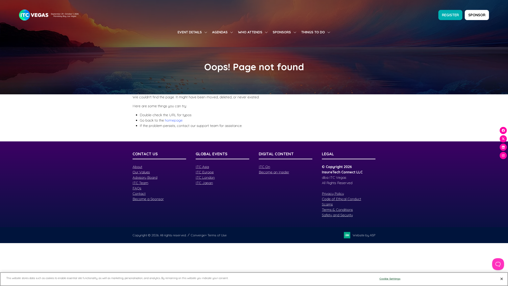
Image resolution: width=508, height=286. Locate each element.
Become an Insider (274, 172)
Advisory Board (145, 177)
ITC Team (140, 183)
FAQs (137, 188)
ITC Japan (204, 183)
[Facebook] (503, 130)
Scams (327, 204)
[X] (503, 138)
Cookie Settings (389, 278)
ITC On (264, 166)
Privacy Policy (333, 193)
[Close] (501, 278)
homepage (174, 120)
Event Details (190, 32)
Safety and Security (337, 215)
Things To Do (313, 32)
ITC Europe (205, 172)
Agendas (220, 32)
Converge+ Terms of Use (209, 235)
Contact (139, 193)
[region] (254, 279)
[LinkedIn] (503, 147)
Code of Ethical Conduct (341, 199)
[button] (450, 15)
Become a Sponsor (148, 199)
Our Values (141, 172)
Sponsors (282, 32)
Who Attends (250, 32)
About (137, 166)
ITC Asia (202, 166)
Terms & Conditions (337, 209)
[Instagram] (503, 155)
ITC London (205, 177)
